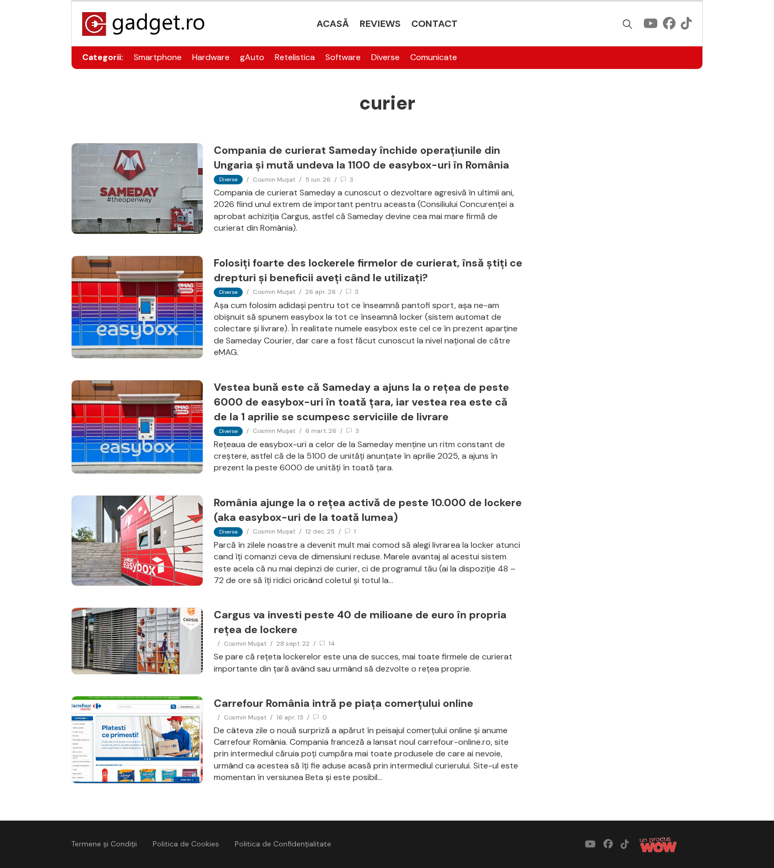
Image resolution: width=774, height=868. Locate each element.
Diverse (385, 57)
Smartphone (158, 57)
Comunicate (433, 57)
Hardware (211, 57)
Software (343, 57)
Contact (434, 23)
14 (332, 643)
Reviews (380, 23)
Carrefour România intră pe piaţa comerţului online (343, 703)
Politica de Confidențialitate (283, 844)
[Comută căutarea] (627, 24)
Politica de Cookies (186, 844)
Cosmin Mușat (274, 179)
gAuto (252, 57)
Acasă (332, 23)
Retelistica (295, 57)
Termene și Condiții (104, 844)
